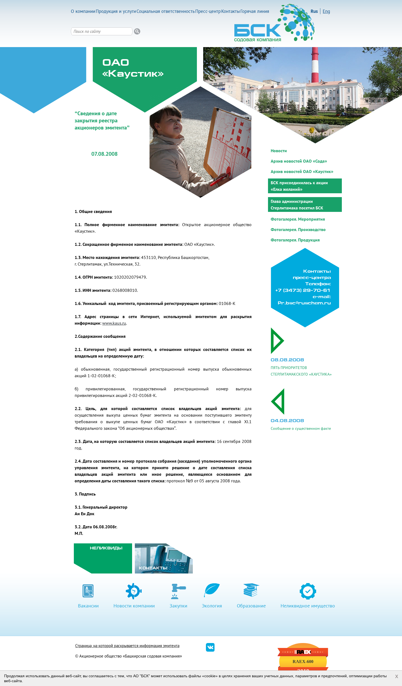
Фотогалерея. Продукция (295, 240)
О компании (83, 11)
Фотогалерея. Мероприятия (298, 219)
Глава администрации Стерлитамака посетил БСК (297, 204)
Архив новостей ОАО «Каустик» (302, 171)
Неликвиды (106, 548)
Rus (314, 11)
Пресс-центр (208, 11)
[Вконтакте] (210, 650)
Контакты (230, 11)
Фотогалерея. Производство (298, 229)
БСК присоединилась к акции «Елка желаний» (299, 186)
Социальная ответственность (165, 11)
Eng (326, 11)
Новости (279, 150)
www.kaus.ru (114, 323)
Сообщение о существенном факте (301, 428)
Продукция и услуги (116, 11)
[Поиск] (137, 31)
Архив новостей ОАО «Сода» (299, 161)
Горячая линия (254, 11)
